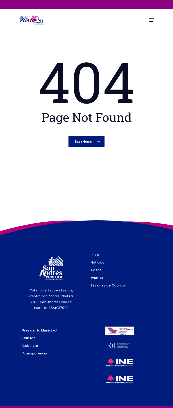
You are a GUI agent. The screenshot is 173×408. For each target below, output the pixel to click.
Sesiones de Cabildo (108, 285)
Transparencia (34, 353)
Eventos (97, 277)
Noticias (97, 262)
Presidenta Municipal (39, 330)
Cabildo (29, 338)
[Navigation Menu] (151, 20)
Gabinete (30, 345)
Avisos (96, 270)
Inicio (95, 254)
